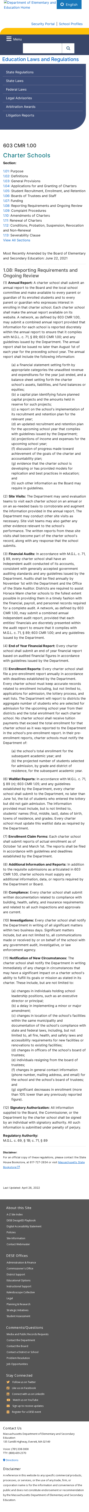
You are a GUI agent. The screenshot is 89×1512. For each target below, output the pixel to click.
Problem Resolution (18, 1358)
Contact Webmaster (18, 1244)
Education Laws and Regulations (40, 59)
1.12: (6, 225)
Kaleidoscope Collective (21, 1292)
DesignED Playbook (21, 1220)
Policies (11, 1232)
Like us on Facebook (24, 1388)
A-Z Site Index (15, 1214)
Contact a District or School (22, 1352)
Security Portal (43, 24)
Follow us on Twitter (24, 1382)
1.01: (6, 171)
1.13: (6, 235)
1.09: (6, 210)
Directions (11, 1460)
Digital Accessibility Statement (24, 1226)
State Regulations (20, 72)
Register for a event (26, 1412)
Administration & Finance (21, 1262)
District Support (16, 1274)
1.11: (6, 220)
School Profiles (71, 24)
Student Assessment (18, 1316)
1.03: (6, 181)
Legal (10, 1298)
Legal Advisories (19, 98)
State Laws (14, 81)
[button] (68, 48)
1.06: (6, 196)
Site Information (16, 1238)
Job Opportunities (17, 1364)
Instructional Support (19, 1286)
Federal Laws (16, 89)
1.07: (6, 201)
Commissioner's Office (20, 1268)
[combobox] (42, 48)
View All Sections (16, 240)
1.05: (6, 191)
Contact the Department (21, 1340)
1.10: (6, 215)
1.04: (6, 186)
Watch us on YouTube (25, 1400)
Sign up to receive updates (27, 1406)
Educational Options (18, 1280)
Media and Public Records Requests (27, 1334)
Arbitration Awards (20, 107)
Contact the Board (17, 1346)
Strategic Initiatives (17, 1310)
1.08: (6, 206)
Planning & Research (18, 1304)
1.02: (6, 176)
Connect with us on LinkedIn (28, 1394)
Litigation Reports (20, 115)
